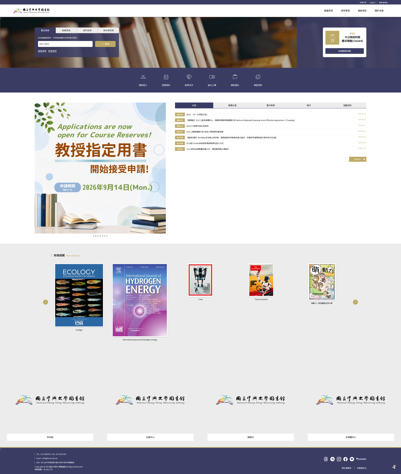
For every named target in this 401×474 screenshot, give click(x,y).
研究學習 (345, 10)
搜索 (105, 43)
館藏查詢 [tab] (66, 30)
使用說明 (52, 50)
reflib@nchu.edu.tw (49, 458)
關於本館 (379, 10)
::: (0, 5)
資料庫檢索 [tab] (108, 30)
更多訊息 (358, 159)
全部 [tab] (194, 105)
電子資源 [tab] (270, 105)
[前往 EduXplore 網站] (394, 467)
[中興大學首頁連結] (31, 10)
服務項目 (362, 10)
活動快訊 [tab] (347, 105)
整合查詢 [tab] (45, 30)
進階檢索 (42, 50)
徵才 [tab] (309, 105)
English (372, 2)
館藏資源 (328, 10)
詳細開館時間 (344, 50)
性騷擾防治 (361, 468)
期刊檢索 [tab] (87, 30)
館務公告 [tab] (232, 105)
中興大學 (363, 2)
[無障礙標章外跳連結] (361, 459)
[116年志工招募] (100, 168)
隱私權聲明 (346, 468)
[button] (93, 236)
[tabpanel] (270, 131)
